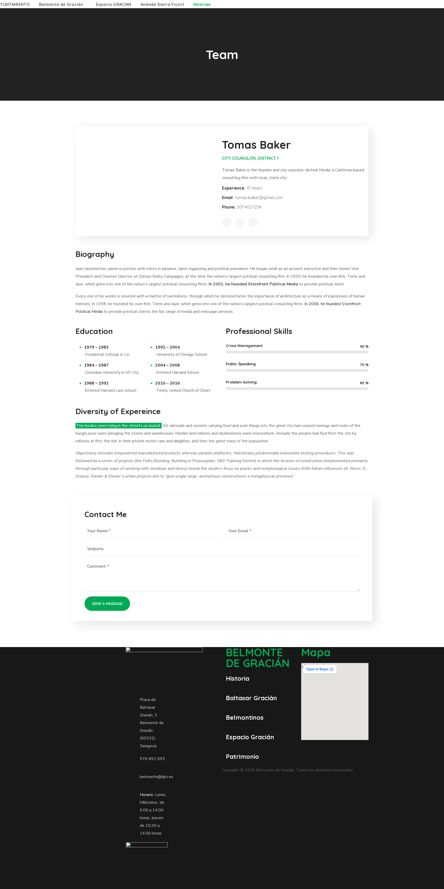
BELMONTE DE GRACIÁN (258, 657)
